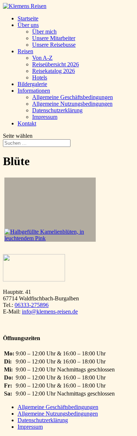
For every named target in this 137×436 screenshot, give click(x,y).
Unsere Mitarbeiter (53, 38)
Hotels (39, 77)
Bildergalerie (32, 84)
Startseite (28, 18)
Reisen (25, 51)
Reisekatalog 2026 (53, 71)
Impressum (44, 117)
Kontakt (27, 123)
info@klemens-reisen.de (50, 311)
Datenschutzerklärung (57, 110)
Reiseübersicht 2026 (55, 64)
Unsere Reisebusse (54, 45)
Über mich (44, 31)
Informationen (34, 90)
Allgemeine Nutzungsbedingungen (72, 104)
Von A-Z (42, 58)
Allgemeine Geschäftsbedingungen (72, 97)
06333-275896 (32, 305)
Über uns (28, 25)
